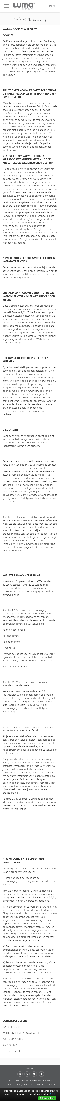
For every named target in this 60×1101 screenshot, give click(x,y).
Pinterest (27, 1074)
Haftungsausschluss (24, 1084)
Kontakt (8, 1084)
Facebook (41, 1074)
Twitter (34, 1074)
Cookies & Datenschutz (46, 1084)
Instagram (20, 1074)
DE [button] (51, 6)
